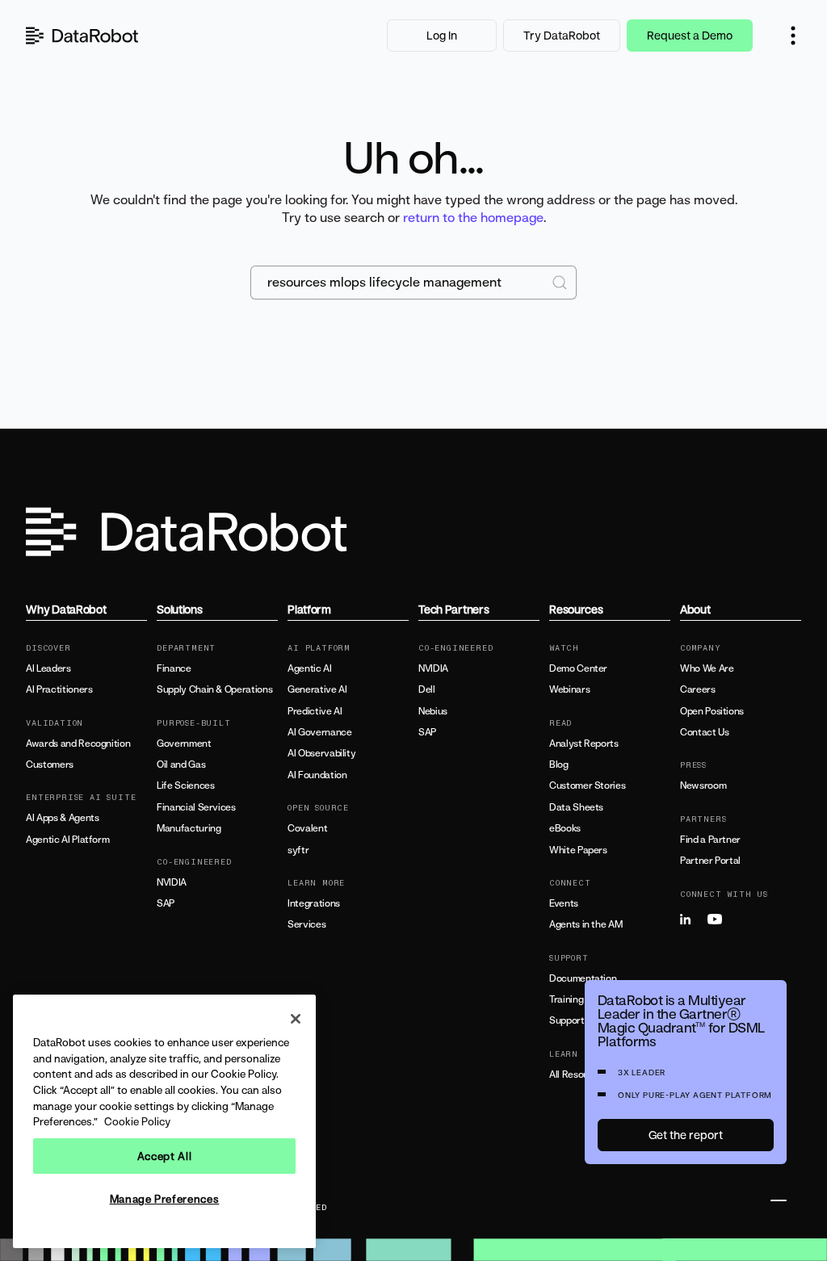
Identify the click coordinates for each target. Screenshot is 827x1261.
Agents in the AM (585, 924)
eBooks (565, 828)
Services (306, 924)
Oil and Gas (181, 764)
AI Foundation (317, 775)
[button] (793, 35)
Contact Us (704, 732)
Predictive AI (315, 711)
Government (184, 743)
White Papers (578, 850)
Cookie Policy (137, 1121)
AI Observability (321, 753)
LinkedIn (692, 919)
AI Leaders (48, 668)
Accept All (164, 1156)
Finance (174, 668)
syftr (298, 850)
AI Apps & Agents (62, 817)
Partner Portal (710, 860)
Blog (559, 764)
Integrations (314, 903)
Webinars (569, 689)
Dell (426, 689)
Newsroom (703, 785)
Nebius (432, 711)
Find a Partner (710, 839)
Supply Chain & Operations (214, 689)
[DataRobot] (82, 35)
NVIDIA (172, 882)
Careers (697, 689)
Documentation (582, 978)
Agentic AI (309, 668)
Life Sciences (185, 785)
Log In (441, 35)
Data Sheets (576, 807)
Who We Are (706, 668)
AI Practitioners (59, 689)
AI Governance (319, 732)
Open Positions (712, 711)
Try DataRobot (561, 35)
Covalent (307, 828)
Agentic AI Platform (67, 839)
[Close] (295, 1019)
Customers (49, 764)
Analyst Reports (584, 743)
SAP (165, 903)
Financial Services (196, 807)
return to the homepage (473, 217)
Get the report (686, 1135)
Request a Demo (690, 35)
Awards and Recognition (78, 743)
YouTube (719, 919)
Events (563, 903)
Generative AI (317, 689)
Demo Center (578, 668)
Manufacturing (188, 828)
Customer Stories (587, 785)
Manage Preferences (165, 1198)
